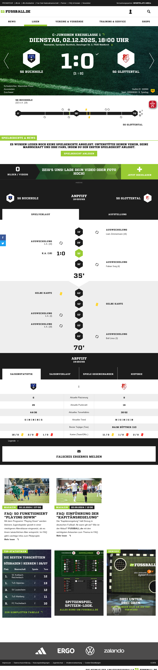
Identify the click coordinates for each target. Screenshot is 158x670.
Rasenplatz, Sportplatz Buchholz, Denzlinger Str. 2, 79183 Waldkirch (77, 45)
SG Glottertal (125, 71)
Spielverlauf (40, 214)
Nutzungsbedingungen (41, 663)
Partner (64, 3)
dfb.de (17, 3)
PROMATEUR (7, 3)
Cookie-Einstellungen (93, 663)
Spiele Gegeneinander (98, 374)
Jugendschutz (58, 663)
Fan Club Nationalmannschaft (47, 3)
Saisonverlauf (60, 374)
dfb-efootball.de (28, 3)
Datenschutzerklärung (22, 663)
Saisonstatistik (21, 374)
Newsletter (87, 3)
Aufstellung (117, 214)
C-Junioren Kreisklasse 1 (76, 34)
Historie (136, 374)
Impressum (6, 663)
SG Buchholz (31, 71)
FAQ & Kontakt (74, 3)
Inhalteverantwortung (74, 663)
